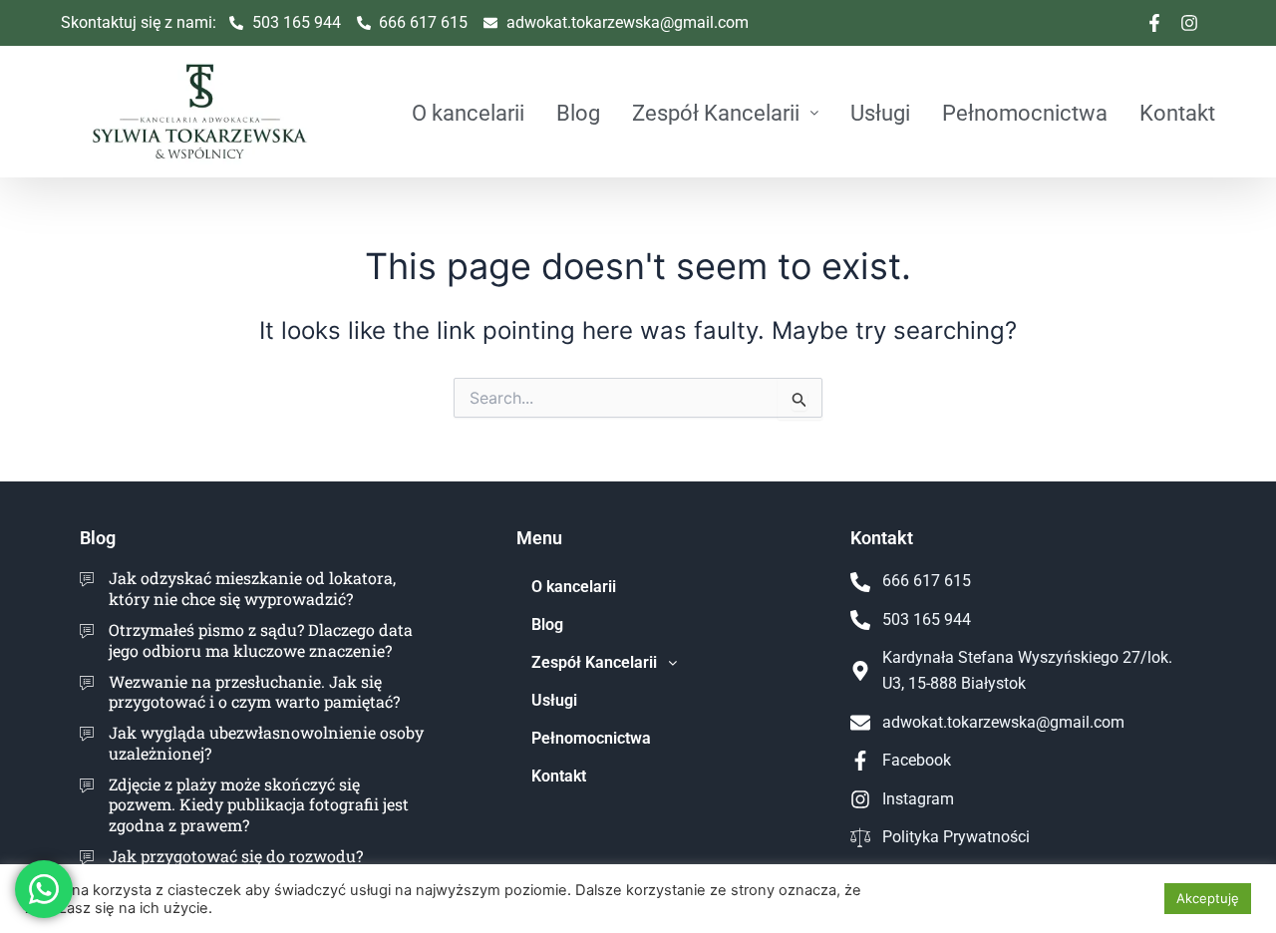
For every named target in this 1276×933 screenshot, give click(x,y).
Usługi (880, 113)
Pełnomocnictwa (1025, 113)
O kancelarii (468, 113)
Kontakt (1177, 113)
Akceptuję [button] (1207, 898)
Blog (578, 113)
